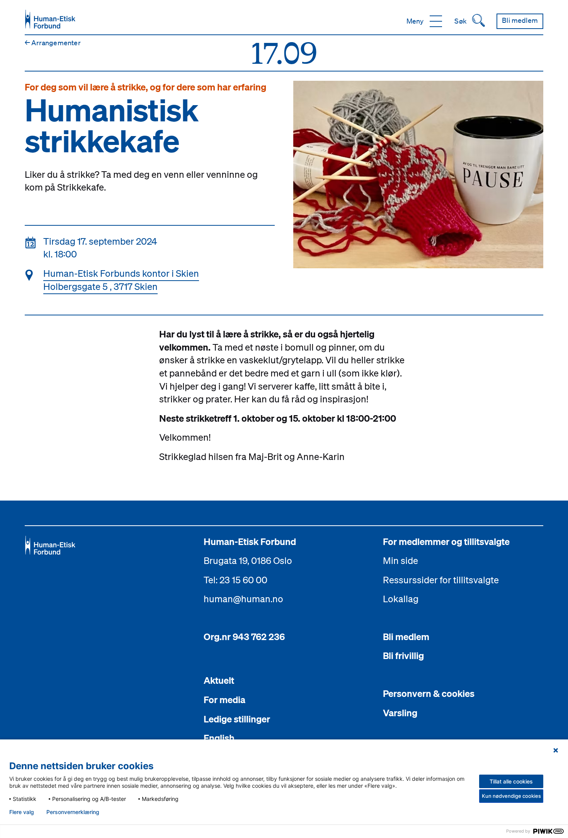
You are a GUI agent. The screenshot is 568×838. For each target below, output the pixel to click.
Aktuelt (219, 680)
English (219, 738)
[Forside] (50, 19)
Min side (400, 560)
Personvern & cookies (428, 693)
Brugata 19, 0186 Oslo (248, 560)
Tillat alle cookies (511, 781)
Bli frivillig (403, 655)
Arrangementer (53, 42)
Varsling (400, 713)
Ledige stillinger (237, 719)
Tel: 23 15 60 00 (235, 579)
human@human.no (243, 598)
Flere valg (21, 812)
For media (224, 699)
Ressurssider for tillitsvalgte (441, 579)
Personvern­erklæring (72, 812)
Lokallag (400, 598)
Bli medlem (406, 636)
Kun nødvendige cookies (511, 796)
